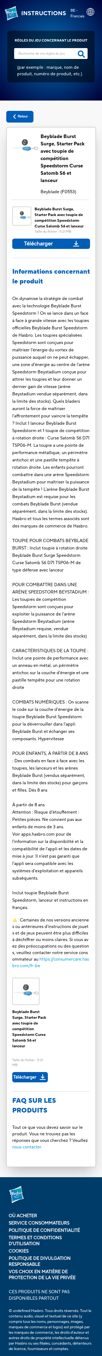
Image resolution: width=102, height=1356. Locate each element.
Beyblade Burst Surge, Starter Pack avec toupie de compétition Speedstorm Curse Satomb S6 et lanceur (63, 158)
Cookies (19, 1251)
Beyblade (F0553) (58, 192)
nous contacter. (27, 1147)
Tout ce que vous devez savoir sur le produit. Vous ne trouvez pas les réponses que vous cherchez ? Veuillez (50, 1134)
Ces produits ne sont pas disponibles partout (39, 1295)
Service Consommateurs (39, 1223)
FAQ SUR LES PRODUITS (34, 1105)
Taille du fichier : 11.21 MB (53, 232)
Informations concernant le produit (51, 276)
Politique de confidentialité (44, 1230)
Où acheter (23, 1215)
